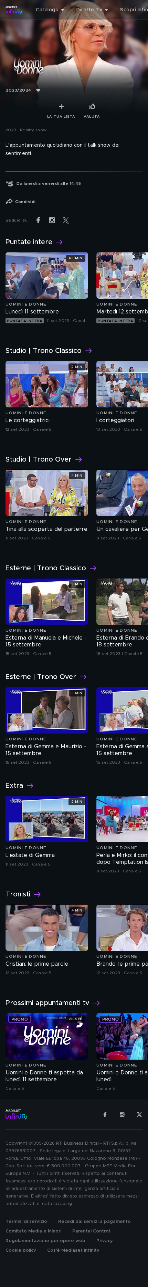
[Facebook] (105, 1114)
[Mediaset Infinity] (14, 10)
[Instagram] (122, 1114)
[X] (139, 1114)
